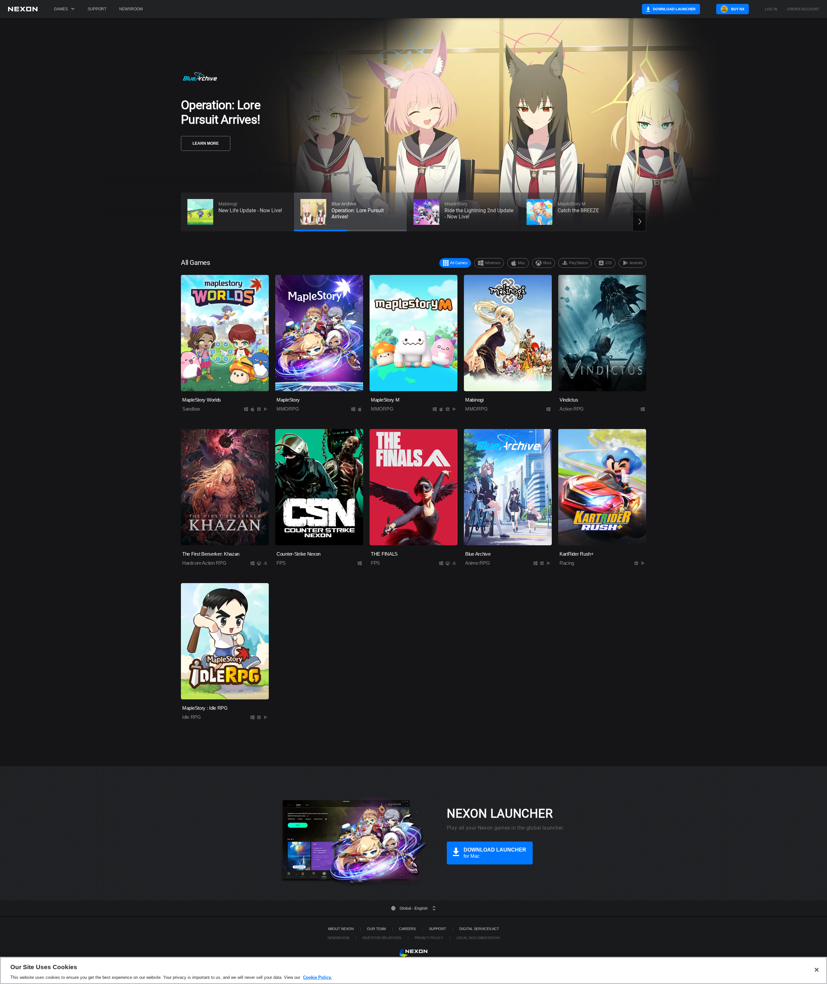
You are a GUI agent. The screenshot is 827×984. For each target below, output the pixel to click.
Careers (407, 929)
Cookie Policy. (317, 977)
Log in (771, 9)
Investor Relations (381, 938)
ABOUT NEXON (341, 929)
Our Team (376, 929)
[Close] (817, 970)
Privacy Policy (428, 938)
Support (97, 9)
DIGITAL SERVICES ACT (479, 929)
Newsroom (131, 9)
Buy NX (737, 9)
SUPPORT (437, 929)
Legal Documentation (478, 938)
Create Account (803, 9)
